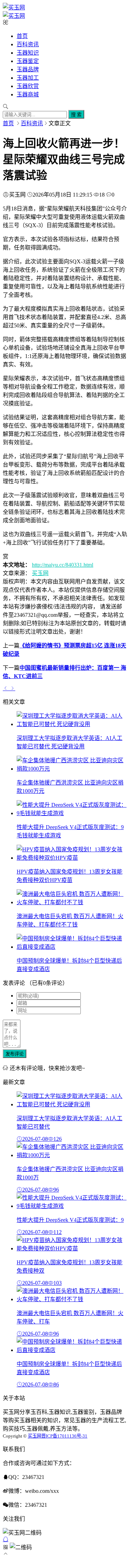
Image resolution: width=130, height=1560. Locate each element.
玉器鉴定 (28, 61)
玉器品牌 (28, 69)
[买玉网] (14, 7)
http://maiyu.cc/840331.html (62, 565)
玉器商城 (28, 94)
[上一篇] (6, 688)
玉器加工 (28, 78)
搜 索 (76, 114)
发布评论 (15, 1054)
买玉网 (40, 573)
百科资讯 (28, 44)
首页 (22, 36)
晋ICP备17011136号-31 (64, 1436)
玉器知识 (28, 53)
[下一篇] (12, 688)
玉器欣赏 (28, 86)
